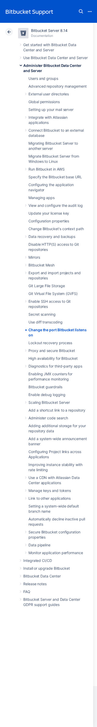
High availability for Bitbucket (53, 358)
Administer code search (48, 418)
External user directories (48, 94)
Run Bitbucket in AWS (46, 169)
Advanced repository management (57, 86)
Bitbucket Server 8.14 (49, 30)
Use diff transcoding (45, 322)
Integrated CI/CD (37, 560)
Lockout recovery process (50, 343)
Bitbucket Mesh (41, 265)
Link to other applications (49, 498)
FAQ (26, 591)
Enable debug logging (46, 394)
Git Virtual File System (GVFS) (53, 293)
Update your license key (48, 213)
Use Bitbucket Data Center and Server (55, 57)
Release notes (35, 584)
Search (81, 11)
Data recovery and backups (51, 236)
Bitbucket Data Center (42, 576)
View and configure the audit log (55, 205)
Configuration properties (48, 221)
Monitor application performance (55, 552)
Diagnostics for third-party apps (55, 366)
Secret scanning (42, 314)
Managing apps (41, 197)
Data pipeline (39, 545)
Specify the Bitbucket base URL (55, 177)
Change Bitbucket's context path (56, 229)
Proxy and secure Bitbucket (51, 350)
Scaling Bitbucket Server (49, 402)
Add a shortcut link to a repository (56, 410)
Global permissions (44, 102)
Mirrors (34, 257)
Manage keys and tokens (49, 490)
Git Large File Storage (46, 286)
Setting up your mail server (50, 109)
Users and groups (43, 78)
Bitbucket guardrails (45, 387)
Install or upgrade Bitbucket (46, 568)
